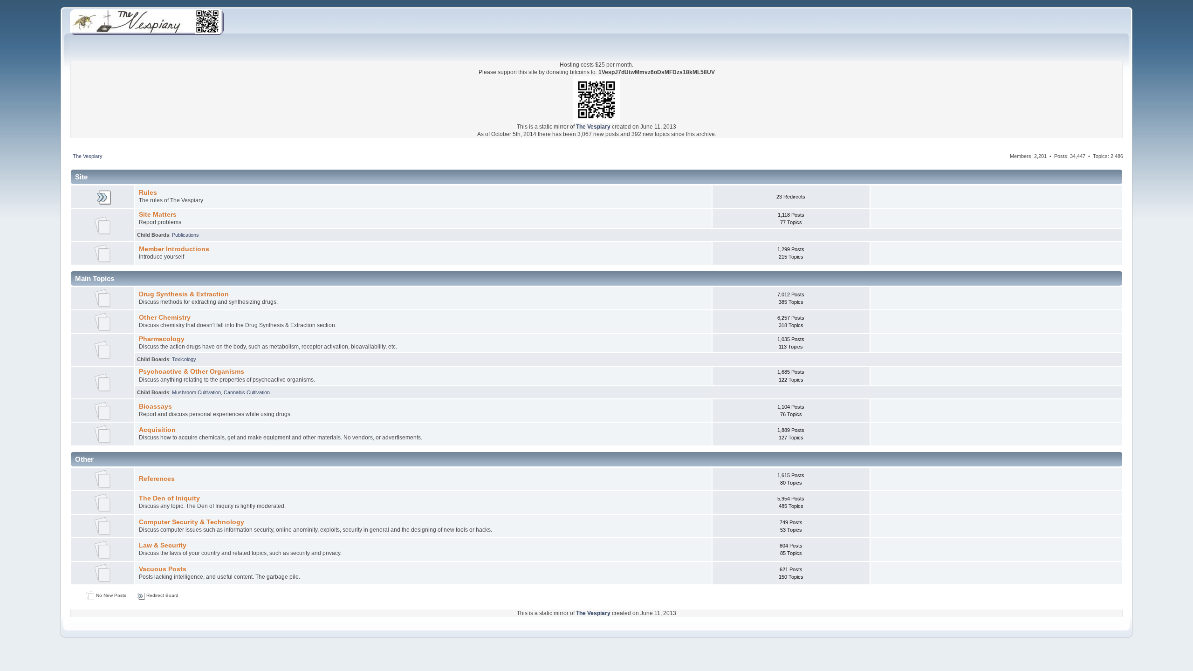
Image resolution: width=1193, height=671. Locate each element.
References (157, 478)
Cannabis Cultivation (247, 392)
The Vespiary (593, 126)
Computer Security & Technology (191, 522)
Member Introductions (174, 249)
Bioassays (155, 406)
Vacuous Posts (162, 569)
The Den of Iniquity (169, 498)
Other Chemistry (165, 317)
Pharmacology (162, 339)
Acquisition (157, 429)
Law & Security (162, 545)
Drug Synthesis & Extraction (184, 294)
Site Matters (158, 214)
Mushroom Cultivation (196, 392)
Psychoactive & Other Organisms (191, 371)
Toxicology (184, 359)
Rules (148, 192)
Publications (185, 235)
